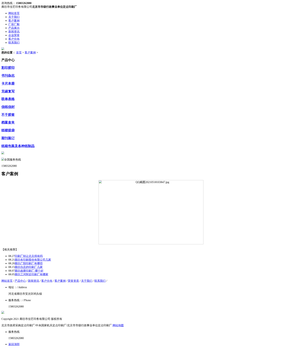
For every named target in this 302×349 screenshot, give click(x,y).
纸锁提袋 (8, 130)
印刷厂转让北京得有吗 (29, 256)
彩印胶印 (8, 68)
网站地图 (118, 325)
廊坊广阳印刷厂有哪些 (29, 263)
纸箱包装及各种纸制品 (18, 146)
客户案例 (14, 20)
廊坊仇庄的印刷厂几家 (29, 267)
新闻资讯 (14, 31)
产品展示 (14, 27)
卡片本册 (8, 83)
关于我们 (14, 16)
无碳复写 (8, 91)
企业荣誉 (14, 35)
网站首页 (14, 13)
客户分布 (14, 38)
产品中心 (20, 280)
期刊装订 (8, 138)
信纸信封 (8, 107)
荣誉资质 (73, 280)
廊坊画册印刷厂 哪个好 (29, 270)
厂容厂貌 (14, 24)
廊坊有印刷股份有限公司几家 (33, 259)
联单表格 (8, 99)
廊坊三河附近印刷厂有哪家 (31, 274)
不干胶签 (8, 115)
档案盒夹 (8, 122)
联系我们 (14, 42)
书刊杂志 (8, 75)
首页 (19, 52)
